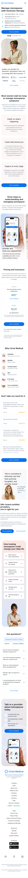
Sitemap (14, 830)
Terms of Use (14, 813)
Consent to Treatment (14, 820)
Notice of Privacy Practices (14, 818)
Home (14, 785)
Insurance (14, 798)
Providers (14, 793)
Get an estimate (14, 298)
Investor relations (14, 835)
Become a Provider (14, 803)
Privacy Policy (14, 815)
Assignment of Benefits (14, 823)
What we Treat (14, 790)
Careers (10, 805)
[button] (24, 73)
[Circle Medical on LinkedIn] (14, 857)
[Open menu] (25, 3)
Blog (14, 800)
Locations (14, 795)
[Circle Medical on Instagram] (22, 857)
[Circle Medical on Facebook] (6, 857)
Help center (14, 833)
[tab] (14, 639)
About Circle (14, 788)
